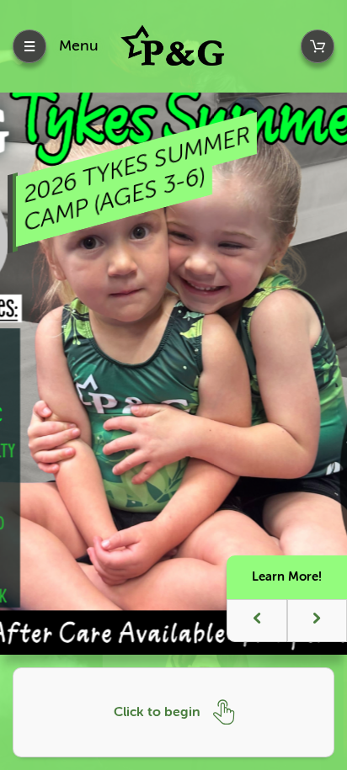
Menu (79, 45)
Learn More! (287, 576)
